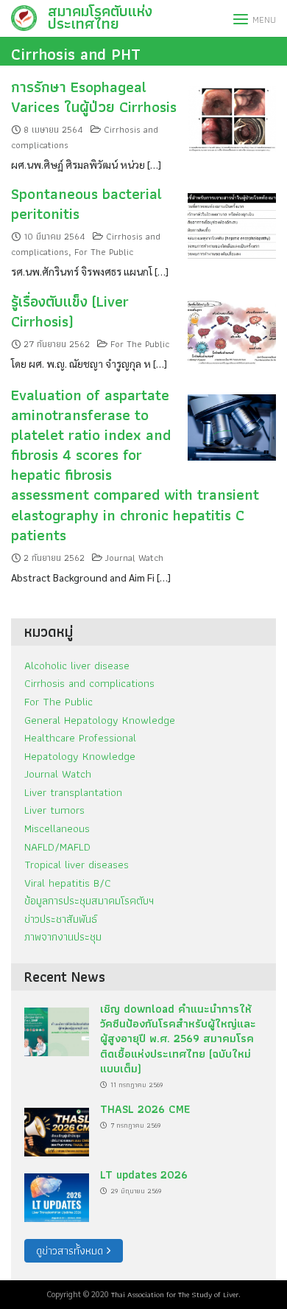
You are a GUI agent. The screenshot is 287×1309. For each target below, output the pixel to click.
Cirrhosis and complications (89, 683)
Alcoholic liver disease (77, 665)
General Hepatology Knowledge (99, 720)
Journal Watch (134, 557)
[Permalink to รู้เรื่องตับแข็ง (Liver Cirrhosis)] (232, 329)
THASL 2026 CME (145, 1109)
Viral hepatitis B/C (67, 882)
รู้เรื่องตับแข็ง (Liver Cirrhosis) (70, 311)
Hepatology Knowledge (79, 756)
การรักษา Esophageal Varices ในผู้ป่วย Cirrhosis (94, 96)
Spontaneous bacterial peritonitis (86, 203)
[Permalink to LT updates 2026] (56, 1193)
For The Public (103, 251)
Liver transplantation (73, 792)
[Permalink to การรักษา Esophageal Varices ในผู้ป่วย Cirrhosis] (232, 114)
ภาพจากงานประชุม (63, 936)
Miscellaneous (57, 828)
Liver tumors (54, 809)
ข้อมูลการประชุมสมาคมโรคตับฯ (89, 900)
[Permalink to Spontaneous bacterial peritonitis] (232, 222)
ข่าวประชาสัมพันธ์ (60, 919)
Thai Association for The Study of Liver (174, 1294)
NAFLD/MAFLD (57, 846)
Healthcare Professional (80, 737)
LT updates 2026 (144, 1174)
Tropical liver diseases (76, 864)
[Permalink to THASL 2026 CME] (56, 1128)
